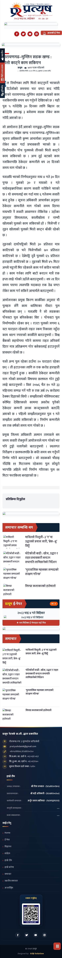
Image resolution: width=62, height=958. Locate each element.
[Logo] (31, 8)
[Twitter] (23, 33)
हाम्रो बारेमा (9, 867)
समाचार (8, 874)
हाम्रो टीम (8, 860)
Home (7, 833)
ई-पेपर (7, 840)
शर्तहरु (7, 853)
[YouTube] (29, 33)
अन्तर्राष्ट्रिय (9, 888)
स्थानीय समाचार (11, 881)
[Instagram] (36, 33)
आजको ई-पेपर (53, 33)
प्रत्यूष (20, 68)
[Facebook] (16, 33)
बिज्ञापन (8, 846)
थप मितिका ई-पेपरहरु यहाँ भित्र (32, 623)
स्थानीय (2, 53)
